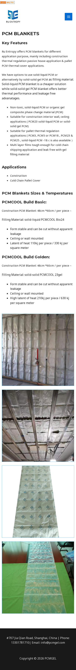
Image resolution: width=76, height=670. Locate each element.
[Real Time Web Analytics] (7, 2)
